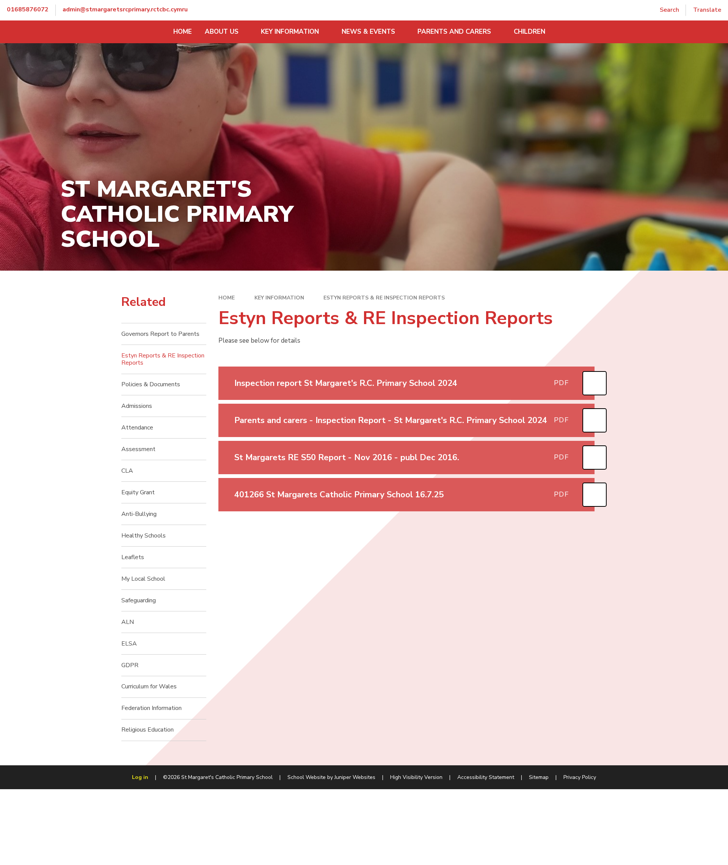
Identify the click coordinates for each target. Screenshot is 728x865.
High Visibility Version (416, 777)
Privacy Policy (579, 777)
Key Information (279, 297)
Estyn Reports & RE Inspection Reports (384, 297)
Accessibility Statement (485, 777)
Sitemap (539, 777)
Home (226, 297)
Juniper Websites (354, 777)
